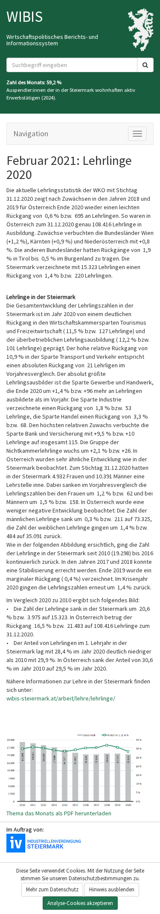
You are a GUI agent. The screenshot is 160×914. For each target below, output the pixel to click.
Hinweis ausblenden (111, 889)
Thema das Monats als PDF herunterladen (58, 813)
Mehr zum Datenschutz (52, 889)
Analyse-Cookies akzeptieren (80, 903)
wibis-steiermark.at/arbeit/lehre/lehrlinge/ (60, 698)
